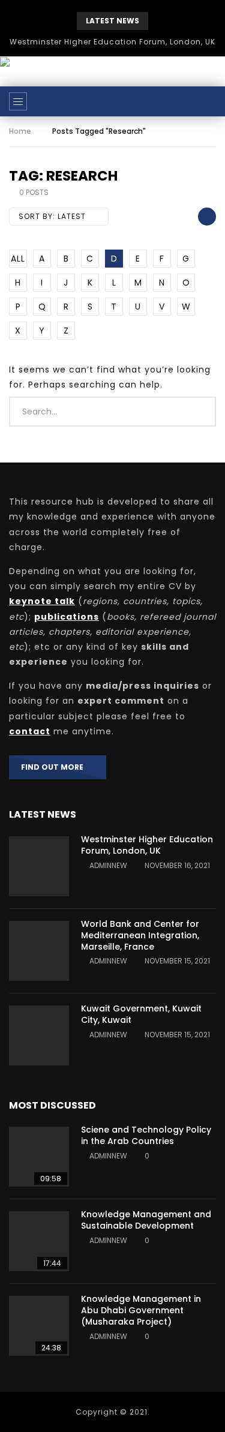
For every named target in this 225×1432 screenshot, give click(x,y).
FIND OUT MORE (55, 767)
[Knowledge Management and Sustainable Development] (39, 1241)
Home (20, 131)
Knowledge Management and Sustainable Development (146, 1220)
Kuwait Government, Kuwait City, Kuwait (141, 1014)
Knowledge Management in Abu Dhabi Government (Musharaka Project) (141, 1310)
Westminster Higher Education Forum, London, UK (112, 42)
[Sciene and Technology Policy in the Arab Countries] (39, 1157)
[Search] (210, 101)
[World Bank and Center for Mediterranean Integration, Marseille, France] (39, 951)
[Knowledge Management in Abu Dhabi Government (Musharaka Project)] (39, 1326)
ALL (18, 259)
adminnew (108, 865)
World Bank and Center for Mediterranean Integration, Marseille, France (140, 935)
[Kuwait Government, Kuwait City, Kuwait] (39, 1035)
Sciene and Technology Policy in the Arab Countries (146, 1135)
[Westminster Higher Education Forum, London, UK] (39, 866)
